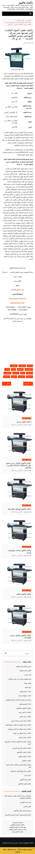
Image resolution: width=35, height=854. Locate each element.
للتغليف (7, 373)
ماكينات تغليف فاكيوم (24, 756)
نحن (13, 376)
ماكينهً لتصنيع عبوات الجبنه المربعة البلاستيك (18, 815)
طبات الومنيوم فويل (25, 704)
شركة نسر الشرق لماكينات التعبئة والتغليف (18, 700)
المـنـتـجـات (27, 675)
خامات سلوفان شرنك (24, 695)
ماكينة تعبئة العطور (25, 779)
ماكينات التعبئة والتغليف (17, 825)
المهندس (28, 369)
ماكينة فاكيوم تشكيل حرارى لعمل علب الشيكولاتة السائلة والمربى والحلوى (18, 465)
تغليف (28, 373)
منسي (21, 376)
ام (12, 369)
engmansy (26, 425)
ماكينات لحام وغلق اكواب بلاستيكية (20, 771)
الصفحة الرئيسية (17, 822)
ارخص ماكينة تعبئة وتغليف (23, 666)
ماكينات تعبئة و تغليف (24, 737)
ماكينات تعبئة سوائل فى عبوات (22, 733)
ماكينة (28, 376)
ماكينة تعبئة (27, 775)
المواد (19, 369)
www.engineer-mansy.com (17, 298)
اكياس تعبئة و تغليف (25, 670)
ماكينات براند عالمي (25, 716)
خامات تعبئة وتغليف (25, 691)
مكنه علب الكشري (25, 802)
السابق (27, 383)
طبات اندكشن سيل (17, 831)
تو (22, 373)
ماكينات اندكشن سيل (25, 712)
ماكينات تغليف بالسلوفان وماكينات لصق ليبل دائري (18, 743)
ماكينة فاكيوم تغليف (23, 594)
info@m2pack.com (17, 290)
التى (29, 366)
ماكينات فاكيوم (26, 2)
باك (7, 369)
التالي (7, 383)
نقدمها (6, 376)
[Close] (33, 848)
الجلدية (22, 366)
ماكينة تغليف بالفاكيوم (24, 784)
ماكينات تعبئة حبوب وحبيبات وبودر (21, 721)
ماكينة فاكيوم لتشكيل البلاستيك (19, 509)
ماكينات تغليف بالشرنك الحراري (21, 748)
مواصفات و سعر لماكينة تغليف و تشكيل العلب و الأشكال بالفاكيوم (17, 797)
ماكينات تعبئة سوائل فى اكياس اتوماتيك (19, 729)
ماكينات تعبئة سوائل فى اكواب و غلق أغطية (18, 725)
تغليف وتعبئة (27, 683)
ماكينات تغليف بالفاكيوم (24, 752)
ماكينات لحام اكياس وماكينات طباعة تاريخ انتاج (18, 766)
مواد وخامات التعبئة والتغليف (17, 827)
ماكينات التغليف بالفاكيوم (23, 708)
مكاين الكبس (27, 806)
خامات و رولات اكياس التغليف (17, 829)
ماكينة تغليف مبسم (24, 422)
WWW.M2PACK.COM (17, 303)
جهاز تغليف (28, 687)
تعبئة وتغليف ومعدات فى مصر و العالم (19, 679)
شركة (15, 373)
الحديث (13, 366)
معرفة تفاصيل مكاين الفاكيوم (22, 810)
